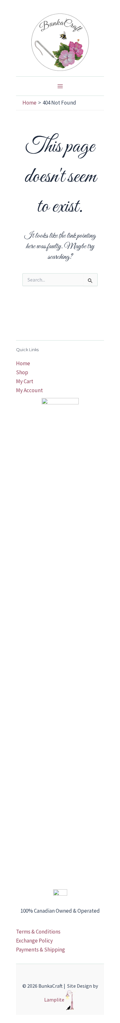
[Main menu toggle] (60, 86)
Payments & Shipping (40, 949)
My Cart (24, 381)
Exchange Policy (34, 940)
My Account (29, 390)
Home (23, 363)
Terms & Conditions (38, 931)
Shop (22, 372)
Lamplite (54, 999)
